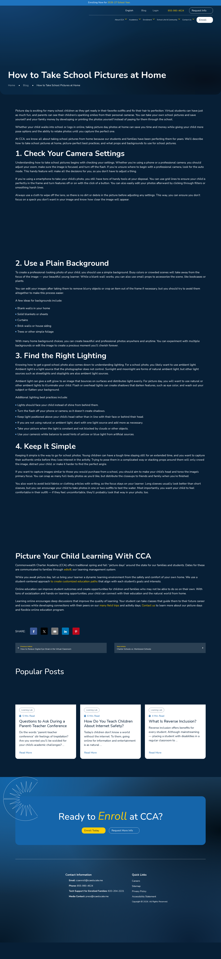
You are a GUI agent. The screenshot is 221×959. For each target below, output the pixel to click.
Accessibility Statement (144, 896)
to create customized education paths (74, 581)
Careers (136, 880)
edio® (67, 569)
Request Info (199, 10)
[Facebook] (177, 875)
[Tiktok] (204, 875)
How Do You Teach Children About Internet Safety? (108, 723)
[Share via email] (54, 631)
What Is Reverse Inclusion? (172, 721)
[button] (117, 10)
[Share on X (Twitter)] (44, 631)
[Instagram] (197, 875)
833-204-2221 (116, 891)
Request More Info (122, 830)
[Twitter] (190, 875)
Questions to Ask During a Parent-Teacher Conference (43, 723)
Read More (25, 752)
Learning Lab (27, 710)
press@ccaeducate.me (97, 896)
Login (155, 10)
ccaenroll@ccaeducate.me (89, 880)
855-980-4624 (176, 10)
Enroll (202, 20)
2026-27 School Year (119, 2)
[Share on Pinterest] (76, 631)
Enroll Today (91, 830)
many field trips (109, 605)
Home (11, 85)
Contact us (148, 605)
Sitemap (136, 886)
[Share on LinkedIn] (65, 631)
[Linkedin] (183, 875)
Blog (143, 10)
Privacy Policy (139, 891)
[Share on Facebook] (33, 631)
